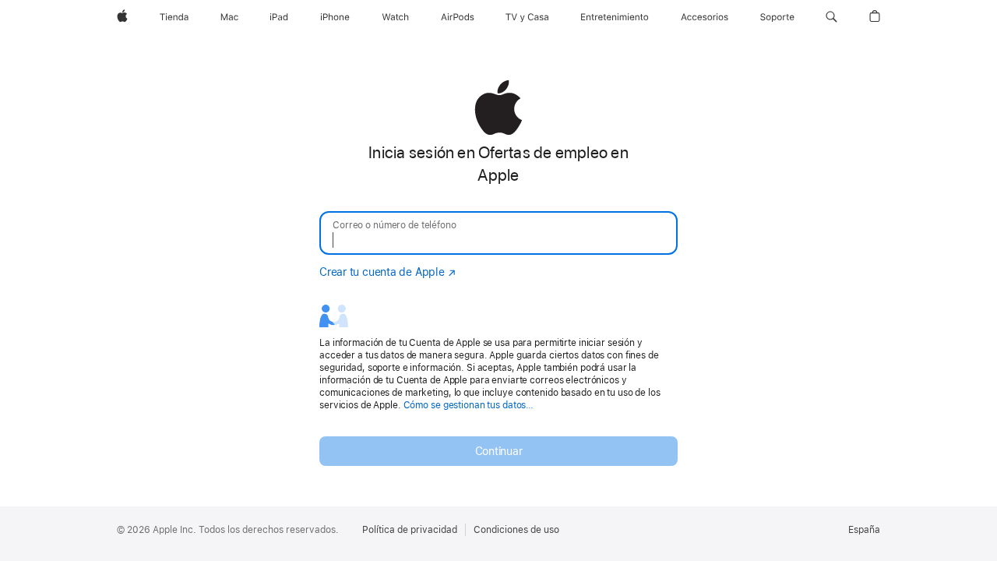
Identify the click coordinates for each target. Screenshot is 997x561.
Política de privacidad (409, 529)
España (864, 529)
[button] (831, 17)
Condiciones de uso (516, 529)
